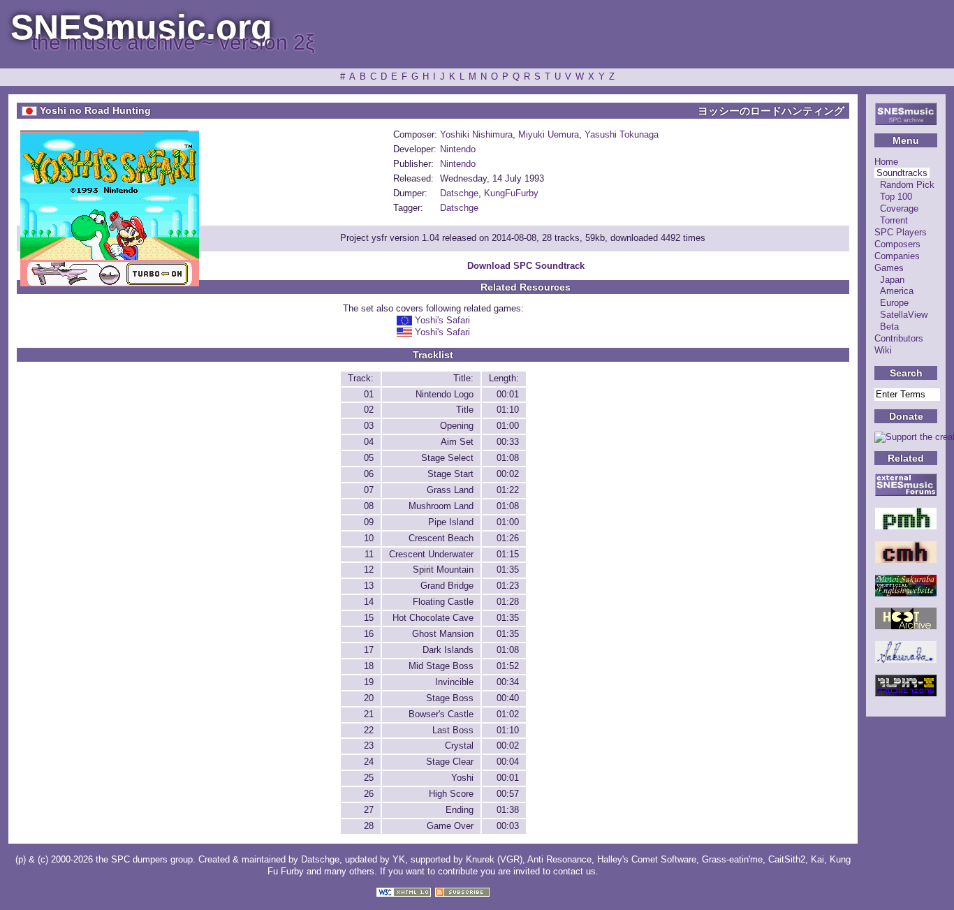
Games (889, 268)
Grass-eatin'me (732, 859)
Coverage (899, 208)
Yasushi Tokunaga (622, 134)
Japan (892, 279)
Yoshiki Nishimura (476, 134)
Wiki (883, 350)
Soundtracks (901, 173)
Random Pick (907, 184)
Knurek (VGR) (494, 859)
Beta (889, 326)
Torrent (894, 220)
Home (886, 161)
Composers (897, 244)
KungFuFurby (511, 193)
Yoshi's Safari (442, 320)
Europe (894, 303)
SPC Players (900, 232)
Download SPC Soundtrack (526, 265)
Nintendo (458, 149)
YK (398, 859)
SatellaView (903, 314)
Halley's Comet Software (646, 859)
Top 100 (896, 196)
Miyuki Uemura (548, 134)
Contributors (898, 338)
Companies (897, 256)
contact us (574, 871)
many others (349, 871)
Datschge (459, 193)
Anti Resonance (559, 859)
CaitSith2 (786, 859)
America (896, 291)
